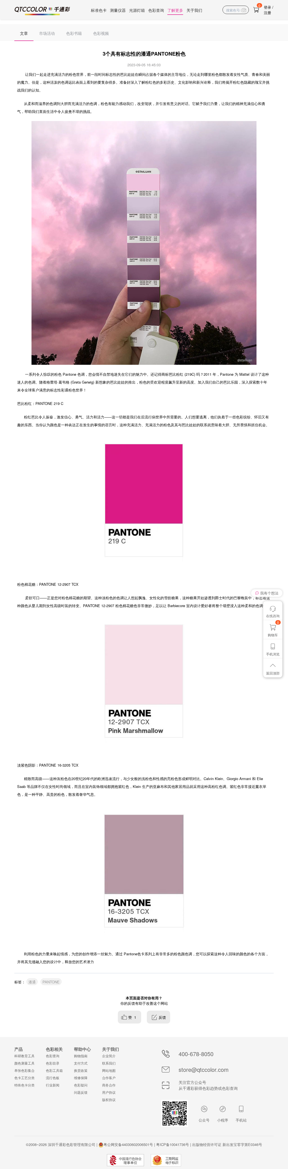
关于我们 (194, 10)
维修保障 (80, 1077)
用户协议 (109, 1092)
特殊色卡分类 (24, 1085)
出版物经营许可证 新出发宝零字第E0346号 (227, 1144)
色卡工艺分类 (24, 1077)
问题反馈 (80, 1092)
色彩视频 (101, 33)
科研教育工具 (24, 1055)
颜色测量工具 (24, 1063)
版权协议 (109, 1099)
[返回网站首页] (42, 11)
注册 (267, 12)
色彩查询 (156, 10)
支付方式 (80, 1063)
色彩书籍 (74, 33)
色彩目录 (52, 1063)
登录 (267, 7)
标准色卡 (99, 10)
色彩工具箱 (54, 1070)
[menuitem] (23, 32)
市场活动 (47, 33)
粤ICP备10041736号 (172, 1144)
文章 (24, 33)
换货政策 (80, 1070)
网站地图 (109, 1070)
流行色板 (52, 1077)
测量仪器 (118, 10)
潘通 (32, 982)
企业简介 (109, 1055)
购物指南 (80, 1055)
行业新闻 (52, 1085)
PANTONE (51, 982)
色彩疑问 (80, 1085)
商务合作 (109, 1085)
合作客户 (109, 1077)
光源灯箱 (137, 10)
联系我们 (109, 1063)
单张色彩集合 (24, 1070)
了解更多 (175, 10)
